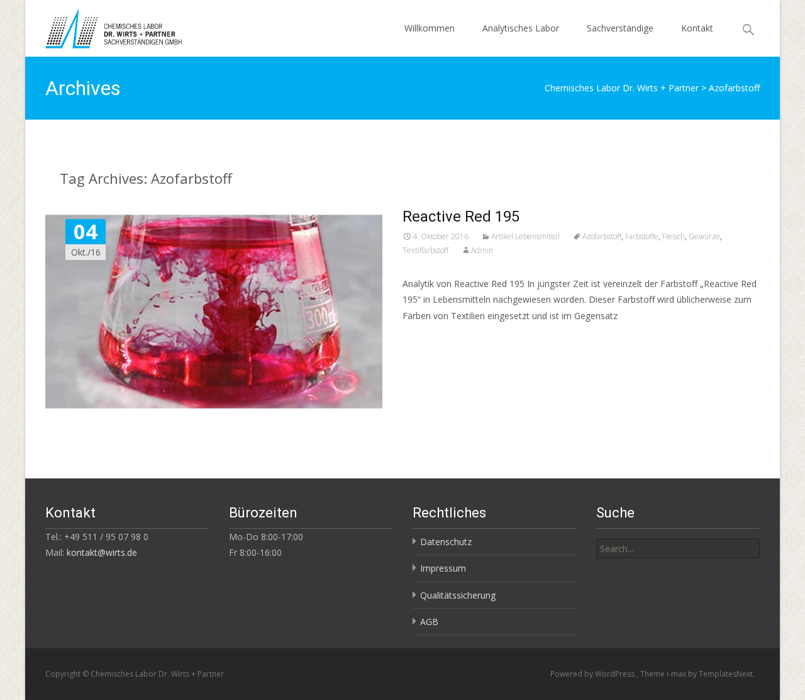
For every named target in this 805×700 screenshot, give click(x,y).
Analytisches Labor (520, 28)
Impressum (443, 568)
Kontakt (697, 28)
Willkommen (429, 28)
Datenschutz (446, 542)
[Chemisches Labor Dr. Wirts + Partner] (103, 25)
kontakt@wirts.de (102, 552)
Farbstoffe (641, 236)
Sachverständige (620, 28)
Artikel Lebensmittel (525, 236)
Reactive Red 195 (460, 216)
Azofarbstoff (601, 236)
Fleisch (673, 236)
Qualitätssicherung (458, 595)
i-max (677, 674)
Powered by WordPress (593, 674)
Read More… (430, 339)
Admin (482, 250)
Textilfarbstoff (425, 250)
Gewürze (704, 236)
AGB (429, 622)
